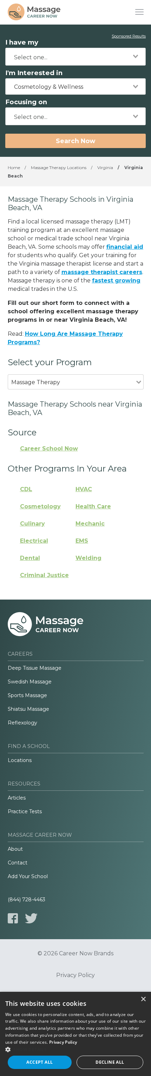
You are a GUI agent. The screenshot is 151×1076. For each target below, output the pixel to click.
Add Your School (28, 876)
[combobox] (75, 56)
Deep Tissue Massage (34, 668)
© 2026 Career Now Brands (75, 953)
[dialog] (75, 1034)
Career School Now (49, 448)
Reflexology (22, 723)
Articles (17, 798)
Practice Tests (25, 811)
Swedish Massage (30, 682)
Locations (20, 760)
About (15, 849)
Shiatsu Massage (28, 709)
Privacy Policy (75, 975)
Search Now (75, 141)
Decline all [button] (110, 1062)
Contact (17, 863)
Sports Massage (27, 695)
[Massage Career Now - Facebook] (13, 918)
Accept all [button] (39, 1062)
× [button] (143, 999)
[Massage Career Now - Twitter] (31, 918)
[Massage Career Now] (34, 12)
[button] (75, 1049)
